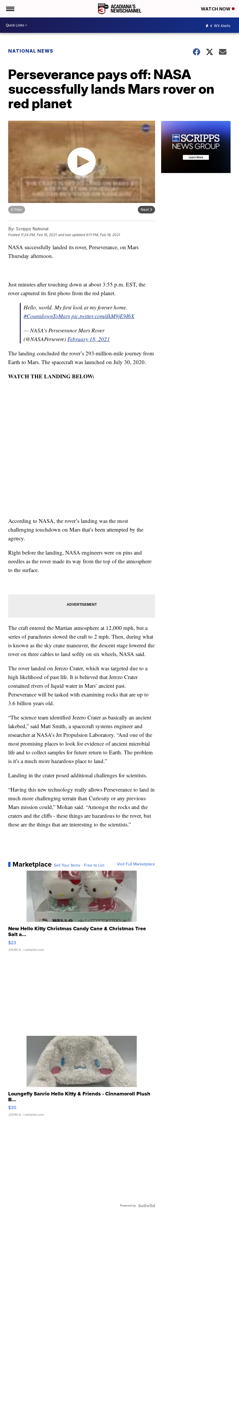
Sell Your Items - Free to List (79, 865)
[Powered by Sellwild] (146, 1206)
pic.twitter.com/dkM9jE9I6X (102, 316)
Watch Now (216, 9)
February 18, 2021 (88, 339)
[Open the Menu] (9, 8)
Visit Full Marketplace (136, 864)
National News (30, 51)
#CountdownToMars (47, 316)
